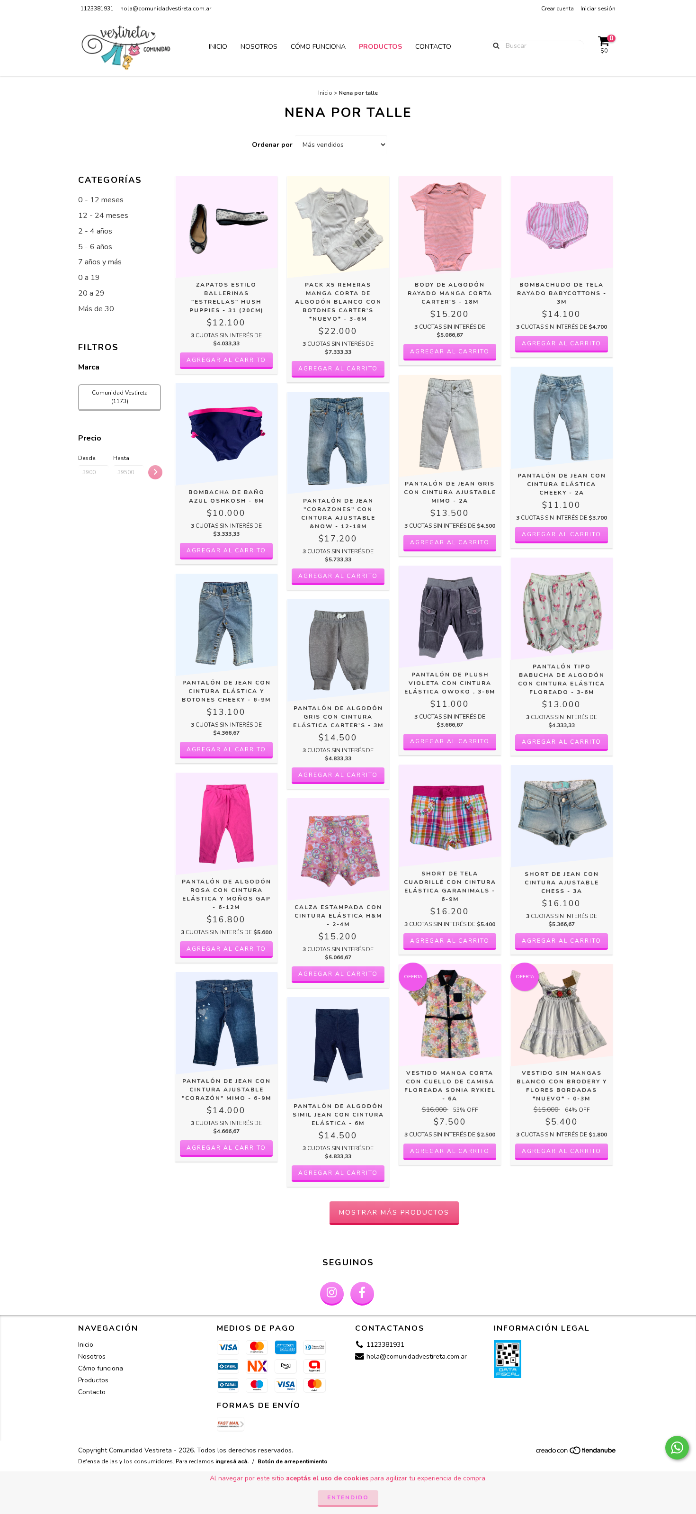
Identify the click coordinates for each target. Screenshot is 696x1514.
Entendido (348, 1497)
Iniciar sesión (598, 8)
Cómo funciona (318, 46)
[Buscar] (494, 45)
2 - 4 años (95, 231)
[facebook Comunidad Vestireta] (362, 1294)
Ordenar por (272, 144)
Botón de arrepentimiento (293, 1461)
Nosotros (259, 46)
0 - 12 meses (101, 200)
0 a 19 (89, 277)
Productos (380, 46)
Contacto (433, 46)
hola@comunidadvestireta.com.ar (165, 8)
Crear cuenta (557, 8)
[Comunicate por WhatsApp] (677, 1448)
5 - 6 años (95, 247)
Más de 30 (96, 309)
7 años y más (100, 262)
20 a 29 (91, 293)
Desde (86, 458)
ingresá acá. (232, 1461)
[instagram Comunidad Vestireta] (332, 1294)
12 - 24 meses (103, 215)
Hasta (121, 458)
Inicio (218, 46)
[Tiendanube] (576, 1453)
